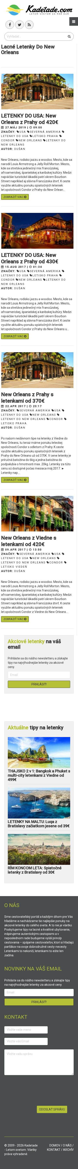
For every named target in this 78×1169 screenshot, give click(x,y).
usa (23, 131)
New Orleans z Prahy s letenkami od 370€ (27, 397)
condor (56, 419)
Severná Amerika (45, 131)
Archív (68, 1149)
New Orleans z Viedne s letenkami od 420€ (28, 541)
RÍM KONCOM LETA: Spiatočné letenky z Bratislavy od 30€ (35, 870)
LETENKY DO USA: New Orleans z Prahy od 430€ (29, 258)
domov (54, 1145)
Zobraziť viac (13, 197)
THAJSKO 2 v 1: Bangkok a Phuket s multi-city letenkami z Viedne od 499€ (39, 775)
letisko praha (45, 136)
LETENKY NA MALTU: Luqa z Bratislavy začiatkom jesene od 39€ (39, 823)
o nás (67, 1145)
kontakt (53, 1149)
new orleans (30, 140)
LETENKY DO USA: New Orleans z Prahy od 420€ (29, 119)
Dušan (19, 148)
